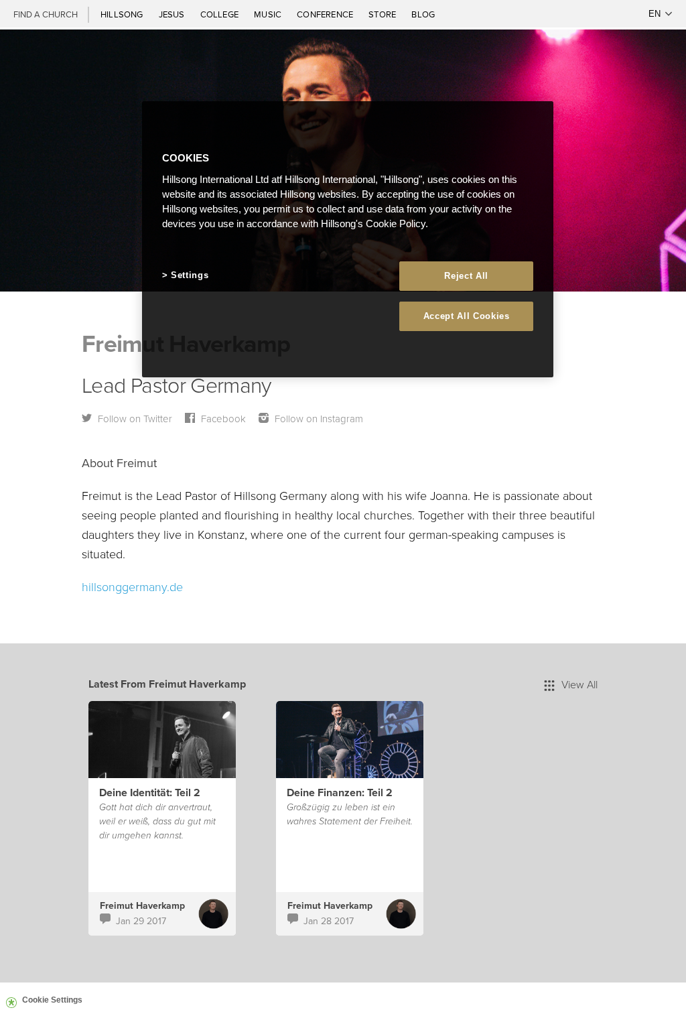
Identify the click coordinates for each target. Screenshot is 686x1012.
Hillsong (122, 14)
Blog (423, 14)
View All (579, 684)
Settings (189, 275)
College (220, 14)
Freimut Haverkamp (142, 905)
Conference (326, 14)
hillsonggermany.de (132, 586)
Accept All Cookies (466, 316)
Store (383, 14)
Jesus (173, 14)
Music (268, 14)
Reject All (466, 276)
